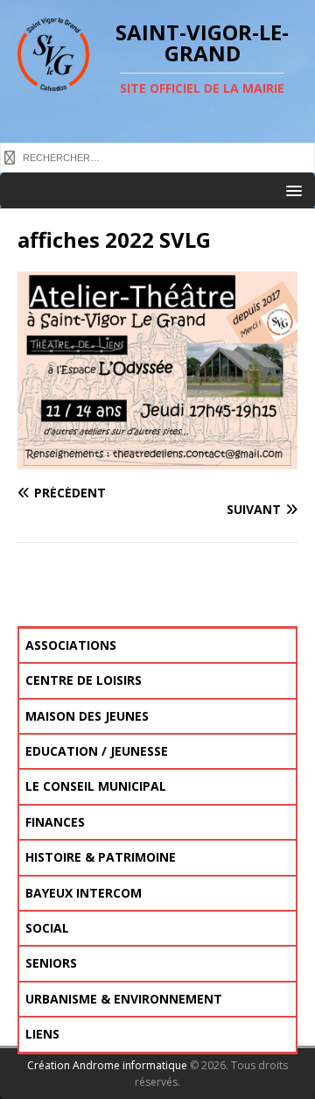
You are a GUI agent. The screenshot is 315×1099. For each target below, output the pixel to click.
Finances (55, 822)
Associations (70, 645)
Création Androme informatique (107, 1065)
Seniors (51, 963)
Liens (42, 1033)
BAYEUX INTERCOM (83, 892)
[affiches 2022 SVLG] (158, 459)
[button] (291, 189)
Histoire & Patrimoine (100, 857)
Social (47, 927)
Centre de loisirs (83, 680)
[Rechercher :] (157, 156)
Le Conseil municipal (95, 786)
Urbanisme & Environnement (123, 998)
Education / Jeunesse (96, 751)
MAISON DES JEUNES (87, 716)
